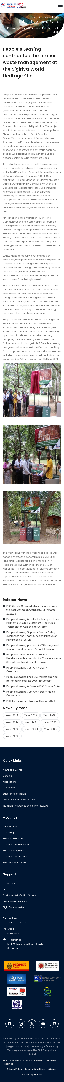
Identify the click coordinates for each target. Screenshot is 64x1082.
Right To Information (14, 907)
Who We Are (10, 826)
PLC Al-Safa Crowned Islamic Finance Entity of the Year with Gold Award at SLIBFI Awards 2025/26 (33, 610)
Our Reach (9, 787)
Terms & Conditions (35, 1069)
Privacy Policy (14, 1069)
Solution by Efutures (32, 1074)
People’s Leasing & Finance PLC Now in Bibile (33, 686)
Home (33, 17)
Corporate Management (16, 844)
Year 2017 (12, 715)
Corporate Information (15, 856)
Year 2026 (12, 736)
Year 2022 (50, 722)
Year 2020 (12, 722)
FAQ (5, 889)
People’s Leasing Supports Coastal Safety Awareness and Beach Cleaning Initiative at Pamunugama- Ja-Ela (31, 636)
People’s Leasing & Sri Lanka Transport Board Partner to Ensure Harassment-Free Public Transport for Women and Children (33, 623)
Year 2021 (31, 722)
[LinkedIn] (54, 1023)
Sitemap (52, 1069)
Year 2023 (12, 729)
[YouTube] (43, 1023)
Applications (10, 781)
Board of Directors (13, 838)
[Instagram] (21, 1023)
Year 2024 (31, 729)
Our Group (9, 832)
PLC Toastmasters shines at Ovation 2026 (30, 701)
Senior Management (14, 850)
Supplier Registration (14, 793)
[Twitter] (32, 1023)
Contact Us (9, 883)
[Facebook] (9, 1023)
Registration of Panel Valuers (19, 799)
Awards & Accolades (14, 862)
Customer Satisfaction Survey (19, 895)
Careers (7, 775)
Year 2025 (50, 729)
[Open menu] (60, 5)
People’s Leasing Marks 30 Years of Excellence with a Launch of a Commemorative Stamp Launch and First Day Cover (33, 658)
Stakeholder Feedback (15, 901)
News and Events (51, 17)
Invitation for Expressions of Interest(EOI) (25, 805)
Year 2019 (49, 715)
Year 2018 (30, 715)
